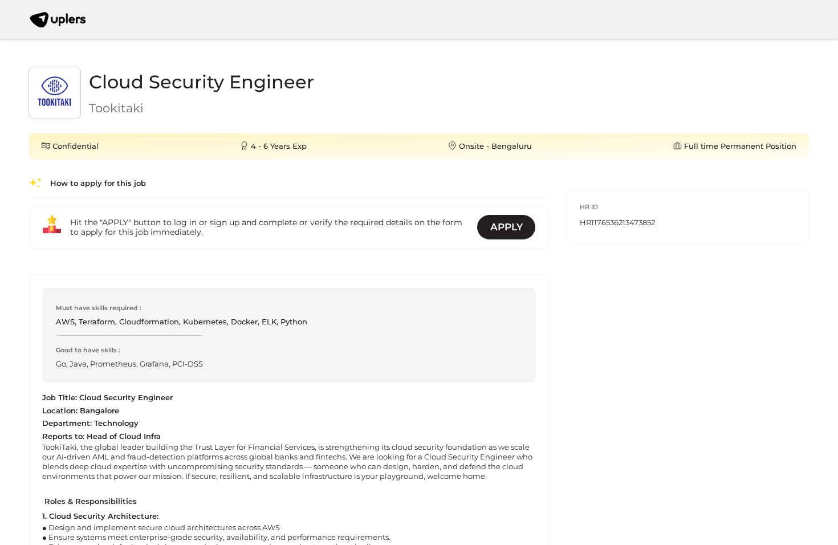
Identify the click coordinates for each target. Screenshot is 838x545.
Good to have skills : (88, 350)
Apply (506, 227)
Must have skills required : (98, 308)
